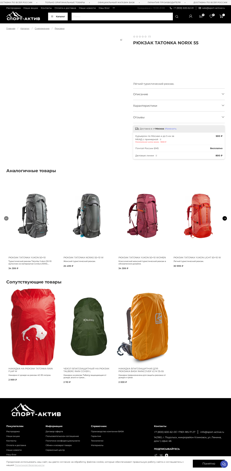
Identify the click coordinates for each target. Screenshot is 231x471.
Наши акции (30, 8)
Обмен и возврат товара (59, 445)
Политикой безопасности (29, 465)
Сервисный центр (55, 450)
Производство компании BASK (107, 431)
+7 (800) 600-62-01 (183, 8)
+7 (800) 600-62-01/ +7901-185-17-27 (174, 431)
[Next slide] (122, 34)
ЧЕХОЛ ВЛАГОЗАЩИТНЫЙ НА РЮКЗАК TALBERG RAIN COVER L (86, 370)
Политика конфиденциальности (63, 441)
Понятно (208, 463)
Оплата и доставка (65, 8)
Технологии (97, 441)
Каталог (60, 16)
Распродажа (13, 8)
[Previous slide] (10, 34)
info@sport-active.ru (212, 431)
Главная (10, 28)
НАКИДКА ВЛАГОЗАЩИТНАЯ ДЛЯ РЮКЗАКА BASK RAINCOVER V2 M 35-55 (141, 370)
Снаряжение (42, 28)
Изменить (170, 128)
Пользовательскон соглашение (62, 436)
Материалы (97, 445)
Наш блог (104, 8)
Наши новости (87, 8)
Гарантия (96, 436)
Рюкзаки (60, 28)
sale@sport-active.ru (213, 8)
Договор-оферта (54, 431)
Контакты (46, 8)
